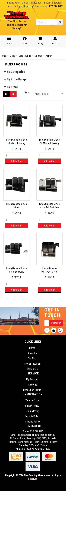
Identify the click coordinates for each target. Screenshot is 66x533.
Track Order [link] (32, 384)
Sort (27, 92)
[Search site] (60, 22)
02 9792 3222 (55, 6)
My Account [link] (32, 379)
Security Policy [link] (32, 416)
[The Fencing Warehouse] (16, 14)
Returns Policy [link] (32, 411)
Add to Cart (16, 161)
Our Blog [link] (32, 358)
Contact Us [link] (32, 369)
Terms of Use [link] (32, 400)
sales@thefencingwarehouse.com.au (36, 434)
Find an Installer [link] (32, 363)
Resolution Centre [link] (32, 390)
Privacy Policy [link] (32, 405)
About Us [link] (32, 353)
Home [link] (32, 347)
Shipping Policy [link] (32, 421)
